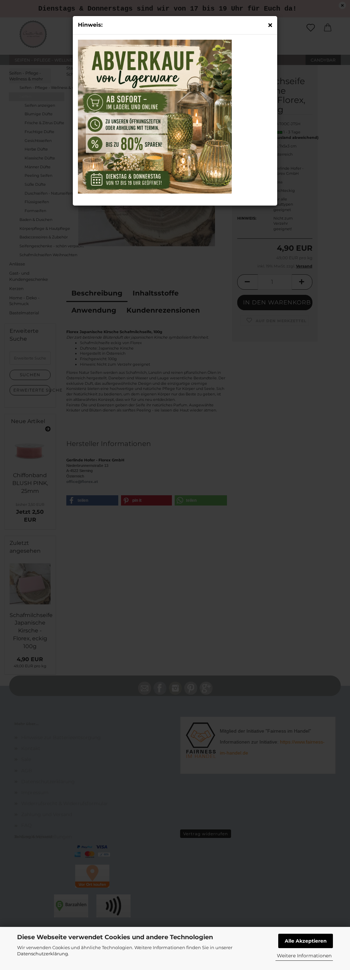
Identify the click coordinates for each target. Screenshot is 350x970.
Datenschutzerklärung (42, 953)
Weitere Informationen (304, 956)
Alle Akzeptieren (306, 941)
